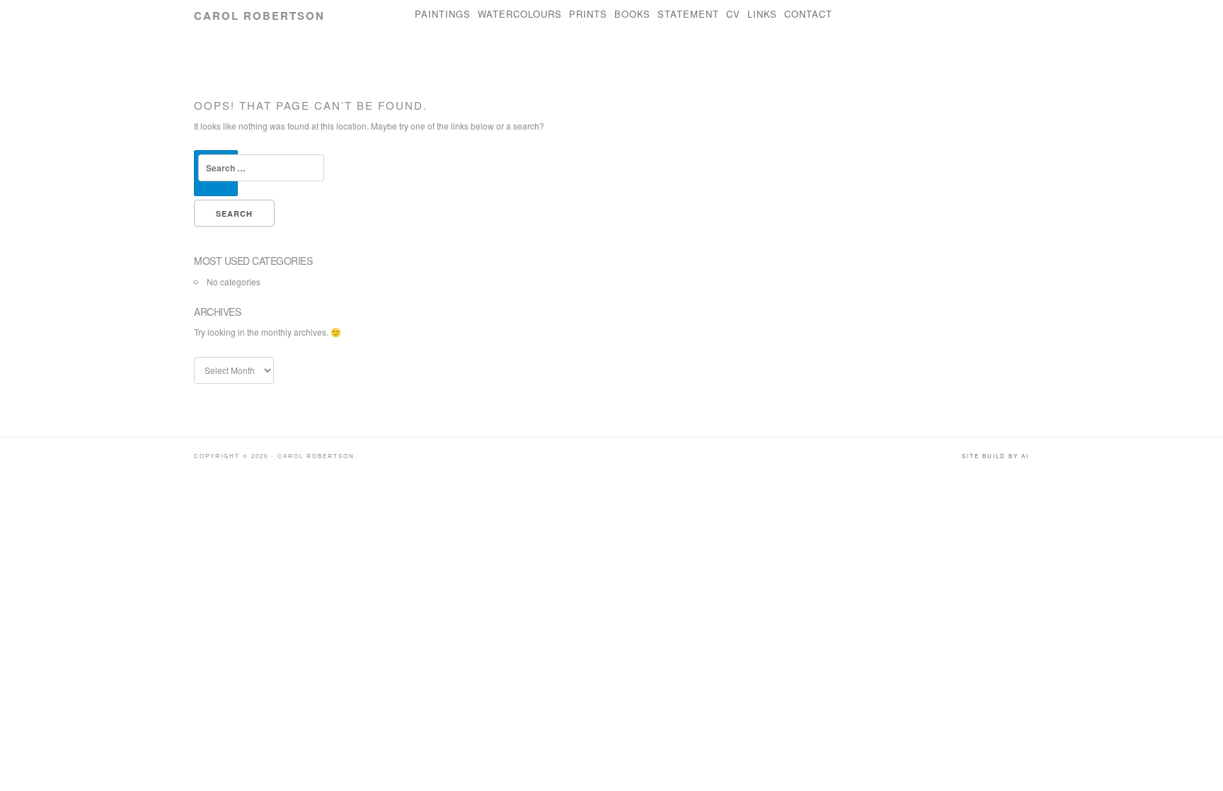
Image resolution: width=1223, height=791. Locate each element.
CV (733, 14)
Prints (588, 14)
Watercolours (520, 14)
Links (762, 14)
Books (632, 14)
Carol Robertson (259, 15)
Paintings (443, 14)
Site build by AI (995, 456)
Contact (808, 14)
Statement (688, 14)
